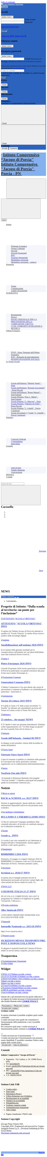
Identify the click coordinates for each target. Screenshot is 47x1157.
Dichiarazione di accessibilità (17, 1098)
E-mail (27, 59)
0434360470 (15, 1064)
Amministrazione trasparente (17, 1107)
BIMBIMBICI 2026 (14, 854)
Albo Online (11, 1110)
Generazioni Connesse (15, 682)
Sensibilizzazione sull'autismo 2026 (22, 645)
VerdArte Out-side (13, 773)
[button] (23, 551)
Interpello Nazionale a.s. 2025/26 (21, 926)
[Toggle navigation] (21, 209)
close (4, 220)
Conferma (13, 148)
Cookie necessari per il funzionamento (16, 1036)
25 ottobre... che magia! (17, 719)
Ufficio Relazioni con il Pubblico (19, 1096)
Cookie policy (11, 1089)
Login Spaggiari (19, 68)
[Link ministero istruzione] (12, 4)
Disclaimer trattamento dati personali (15, 1133)
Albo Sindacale (12, 910)
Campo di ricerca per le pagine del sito (16, 481)
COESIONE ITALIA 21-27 (18, 891)
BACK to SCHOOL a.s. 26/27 (19, 798)
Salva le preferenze (20, 1045)
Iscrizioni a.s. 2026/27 (15, 872)
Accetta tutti (10, 1008)
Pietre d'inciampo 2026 (16, 663)
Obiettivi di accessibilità (15, 1101)
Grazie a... (9, 835)
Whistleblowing (12, 1103)
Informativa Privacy (14, 1094)
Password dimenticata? (10, 27)
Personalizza (6, 1006)
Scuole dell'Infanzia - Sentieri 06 (21, 738)
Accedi (4, 7)
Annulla (4, 148)
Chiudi (4, 85)
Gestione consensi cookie (16, 1105)
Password (28, 22)
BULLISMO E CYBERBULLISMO (23, 817)
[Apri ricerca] (26, 189)
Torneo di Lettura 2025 (16, 701)
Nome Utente (30, 19)
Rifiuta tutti (21, 1006)
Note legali (10, 1091)
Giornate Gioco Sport (15, 754)
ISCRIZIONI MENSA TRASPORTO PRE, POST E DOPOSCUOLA (23, 942)
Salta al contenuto (8, 2)
